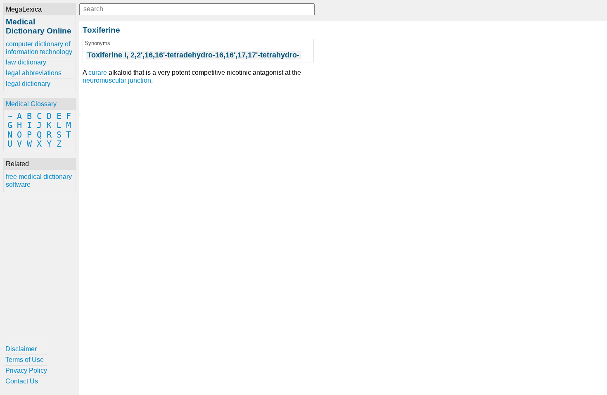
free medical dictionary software (39, 180)
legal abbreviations (34, 72)
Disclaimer (21, 348)
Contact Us (21, 381)
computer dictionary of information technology (39, 47)
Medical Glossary (31, 103)
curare (97, 72)
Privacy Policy (26, 370)
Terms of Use (24, 359)
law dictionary (26, 62)
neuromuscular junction (117, 80)
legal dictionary (28, 83)
